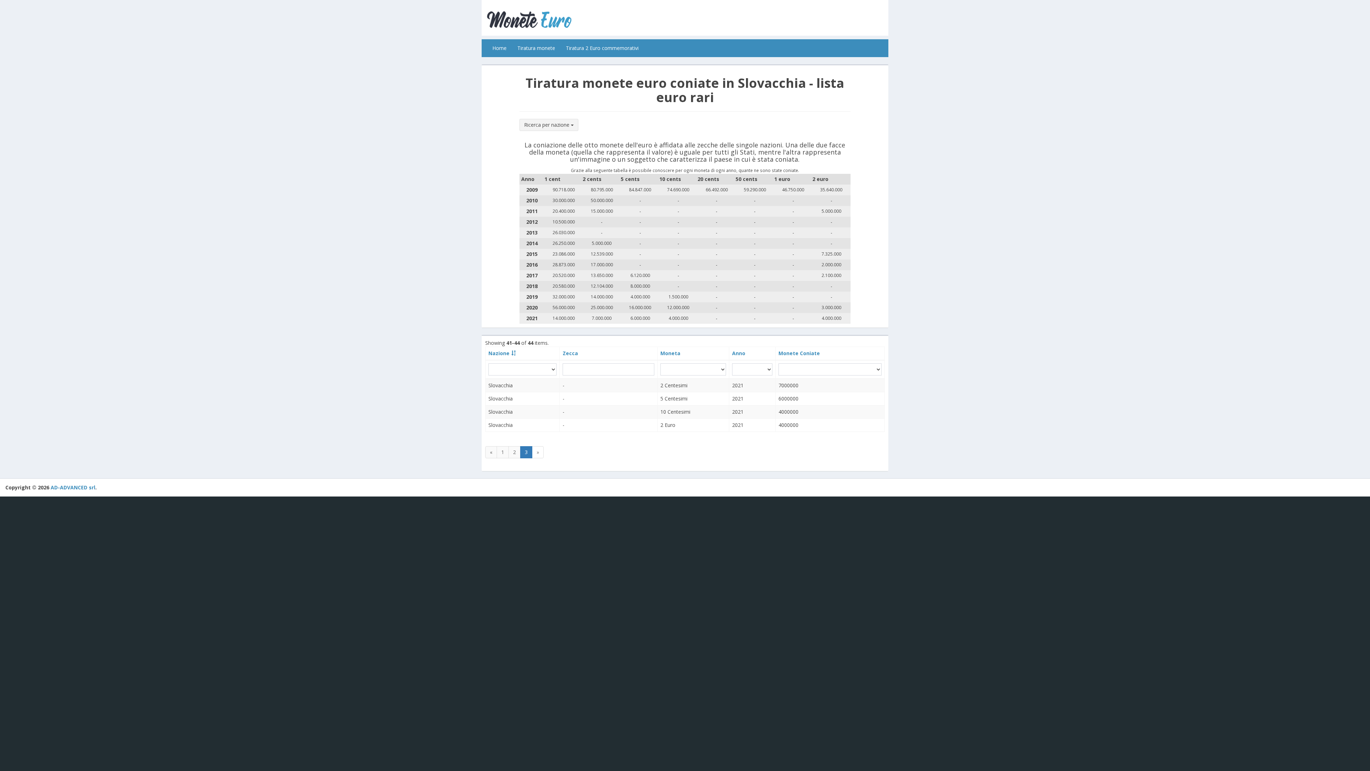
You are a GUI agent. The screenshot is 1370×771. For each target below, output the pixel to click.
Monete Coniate (799, 353)
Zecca (570, 353)
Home (499, 48)
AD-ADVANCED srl (73, 487)
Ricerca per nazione (547, 124)
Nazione (498, 353)
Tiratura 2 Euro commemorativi (602, 48)
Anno (738, 353)
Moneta (670, 353)
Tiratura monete (536, 48)
